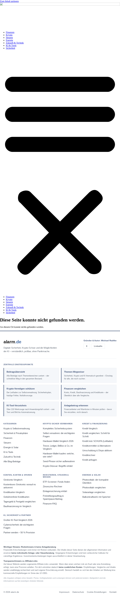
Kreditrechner (88, 455)
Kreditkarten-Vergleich (14, 492)
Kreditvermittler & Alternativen (96, 446)
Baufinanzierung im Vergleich (17, 506)
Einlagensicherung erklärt (55, 491)
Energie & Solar (11, 447)
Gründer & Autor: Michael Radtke (100, 340)
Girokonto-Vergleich (13, 480)
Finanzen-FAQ (50, 504)
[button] (60, 172)
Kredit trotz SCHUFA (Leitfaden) (97, 441)
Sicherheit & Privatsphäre (16, 433)
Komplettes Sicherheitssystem (57, 428)
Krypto (9, 35)
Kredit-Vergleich (89, 428)
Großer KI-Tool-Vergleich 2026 (18, 520)
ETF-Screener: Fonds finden (56, 482)
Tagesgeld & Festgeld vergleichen (20, 501)
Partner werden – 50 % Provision (19, 532)
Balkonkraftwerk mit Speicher (96, 497)
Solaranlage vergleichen (93, 492)
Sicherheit (10, 48)
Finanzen (10, 32)
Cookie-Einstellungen (97, 592)
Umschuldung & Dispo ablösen (97, 450)
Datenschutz (78, 592)
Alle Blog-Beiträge (12, 461)
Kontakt (112, 592)
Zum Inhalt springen (9, 1)
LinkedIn (98, 346)
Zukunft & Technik (15, 43)
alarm (12, 341)
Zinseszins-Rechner (52, 486)
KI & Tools (11, 45)
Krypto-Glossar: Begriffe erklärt (58, 466)
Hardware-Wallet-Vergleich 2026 (58, 441)
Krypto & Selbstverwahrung (17, 428)
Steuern (9, 37)
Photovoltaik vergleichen (94, 487)
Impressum (64, 592)
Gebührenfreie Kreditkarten (16, 497)
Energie (9, 40)
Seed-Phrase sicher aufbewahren (59, 461)
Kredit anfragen (89, 460)
